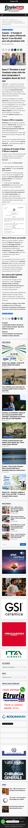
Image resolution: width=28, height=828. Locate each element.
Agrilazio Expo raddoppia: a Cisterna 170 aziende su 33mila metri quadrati (13, 364)
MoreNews (13, 826)
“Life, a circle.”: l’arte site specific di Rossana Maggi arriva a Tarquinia (18, 798)
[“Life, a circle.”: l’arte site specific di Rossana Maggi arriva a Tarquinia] (5, 800)
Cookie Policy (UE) (8, 821)
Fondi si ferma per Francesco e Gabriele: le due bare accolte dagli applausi (6, 519)
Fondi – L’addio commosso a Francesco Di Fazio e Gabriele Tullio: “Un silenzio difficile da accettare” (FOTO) (6, 510)
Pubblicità (16, 821)
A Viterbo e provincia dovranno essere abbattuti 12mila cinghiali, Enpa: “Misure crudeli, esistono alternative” (13, 442)
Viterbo (10, 436)
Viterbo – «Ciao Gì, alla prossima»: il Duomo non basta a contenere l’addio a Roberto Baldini (6, 536)
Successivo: (12, 333)
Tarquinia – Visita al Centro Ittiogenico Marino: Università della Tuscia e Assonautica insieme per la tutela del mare (13, 468)
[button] (2, 15)
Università (10, 29)
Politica (10, 409)
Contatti (22, 821)
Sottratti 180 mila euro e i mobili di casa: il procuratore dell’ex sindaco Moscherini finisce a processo (6, 528)
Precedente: (13, 326)
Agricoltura (4, 29)
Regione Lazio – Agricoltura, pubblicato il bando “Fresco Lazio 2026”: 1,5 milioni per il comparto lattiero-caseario (13, 494)
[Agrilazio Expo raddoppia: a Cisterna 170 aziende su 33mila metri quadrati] (14, 353)
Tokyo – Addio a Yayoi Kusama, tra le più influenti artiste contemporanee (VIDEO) (18, 789)
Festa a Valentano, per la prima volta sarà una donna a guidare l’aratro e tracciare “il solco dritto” (13, 389)
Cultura (4, 784)
